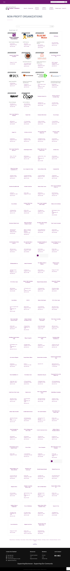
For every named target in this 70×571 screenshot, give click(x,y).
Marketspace (39, 539)
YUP (31, 556)
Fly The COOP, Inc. (26, 102)
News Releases (18, 539)
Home (4, 1)
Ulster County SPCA (12, 81)
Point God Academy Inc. (27, 61)
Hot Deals (27, 539)
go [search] (52, 26)
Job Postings (44, 539)
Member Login (58, 8)
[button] (8, 30)
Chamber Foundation (33, 555)
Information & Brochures (53, 539)
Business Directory (12, 539)
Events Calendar (22, 539)
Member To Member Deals (33, 539)
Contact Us (64, 8)
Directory (43, 555)
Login (43, 556)
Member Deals (44, 558)
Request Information (33, 558)
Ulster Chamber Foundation (14, 42)
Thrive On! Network (12, 102)
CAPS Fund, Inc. (26, 42)
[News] (38, 256)
